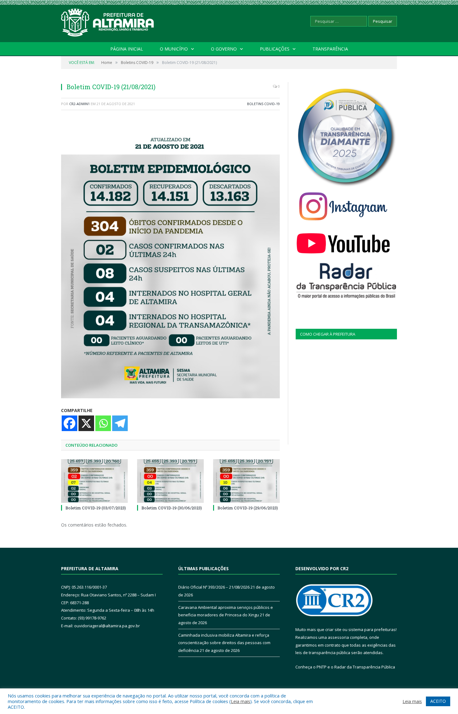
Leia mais (240, 701)
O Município (174, 49)
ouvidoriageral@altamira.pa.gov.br (107, 626)
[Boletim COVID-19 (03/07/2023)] (94, 481)
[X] (86, 423)
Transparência (330, 49)
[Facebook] (69, 423)
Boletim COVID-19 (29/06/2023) (247, 508)
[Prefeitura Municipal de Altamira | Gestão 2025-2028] (108, 21)
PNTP (322, 667)
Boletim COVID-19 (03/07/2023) (95, 508)
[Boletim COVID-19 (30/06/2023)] (170, 481)
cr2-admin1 (79, 103)
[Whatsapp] (103, 423)
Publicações (274, 49)
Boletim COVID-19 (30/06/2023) (171, 508)
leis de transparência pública (322, 652)
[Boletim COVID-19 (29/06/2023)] (246, 481)
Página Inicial (126, 49)
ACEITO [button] (438, 701)
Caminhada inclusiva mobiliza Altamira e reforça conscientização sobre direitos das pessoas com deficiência (224, 642)
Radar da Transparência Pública (364, 667)
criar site (333, 629)
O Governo (224, 49)
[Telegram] (120, 423)
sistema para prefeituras (372, 629)
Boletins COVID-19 (263, 103)
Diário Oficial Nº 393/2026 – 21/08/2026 (214, 587)
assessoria (338, 637)
